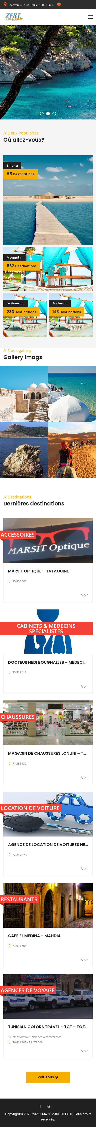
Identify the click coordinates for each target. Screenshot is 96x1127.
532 (22, 266)
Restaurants (19, 899)
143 (66, 311)
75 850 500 (19, 581)
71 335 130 (19, 763)
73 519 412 (19, 672)
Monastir (14, 257)
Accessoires (18, 534)
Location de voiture (30, 808)
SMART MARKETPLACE (56, 1114)
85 (20, 174)
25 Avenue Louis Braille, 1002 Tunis (31, 5)
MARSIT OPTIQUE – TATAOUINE (38, 571)
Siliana (12, 165)
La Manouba (16, 303)
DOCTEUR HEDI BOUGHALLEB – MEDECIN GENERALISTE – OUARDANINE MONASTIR (48, 662)
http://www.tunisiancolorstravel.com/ (38, 1037)
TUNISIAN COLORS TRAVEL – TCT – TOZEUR (48, 1026)
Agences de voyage (27, 990)
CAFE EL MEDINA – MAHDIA (34, 935)
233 (21, 311)
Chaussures (18, 716)
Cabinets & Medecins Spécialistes (46, 628)
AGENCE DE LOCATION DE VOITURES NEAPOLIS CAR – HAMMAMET (48, 844)
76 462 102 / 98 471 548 (28, 1042)
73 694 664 (19, 946)
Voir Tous (46, 1077)
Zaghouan (59, 303)
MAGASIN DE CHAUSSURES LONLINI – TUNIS (48, 753)
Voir (84, 595)
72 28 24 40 (20, 855)
